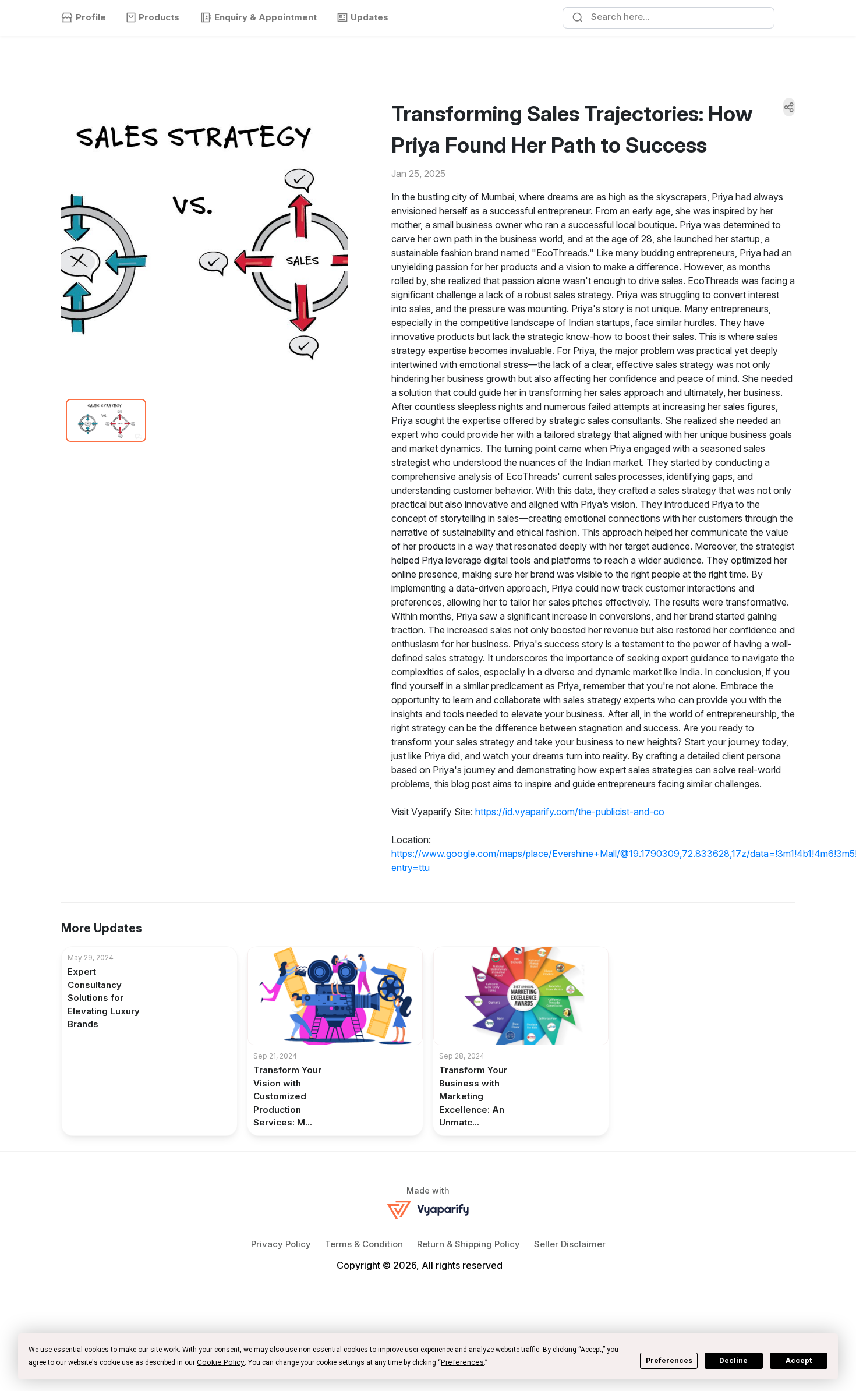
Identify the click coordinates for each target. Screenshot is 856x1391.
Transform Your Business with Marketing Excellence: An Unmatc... (473, 1096)
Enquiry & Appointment (265, 17)
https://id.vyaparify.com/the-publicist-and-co (569, 811)
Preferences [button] (462, 1362)
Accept (799, 1360)
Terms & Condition (364, 1244)
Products (159, 17)
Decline (733, 1360)
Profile (91, 17)
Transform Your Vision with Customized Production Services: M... (287, 1096)
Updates (369, 17)
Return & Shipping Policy (468, 1244)
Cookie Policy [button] (221, 1362)
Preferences (669, 1360)
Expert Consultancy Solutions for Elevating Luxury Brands (104, 997)
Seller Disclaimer (570, 1244)
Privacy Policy (281, 1244)
